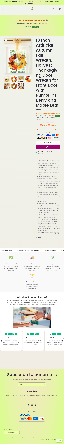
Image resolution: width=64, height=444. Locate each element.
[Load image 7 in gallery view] (21, 86)
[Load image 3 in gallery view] (21, 79)
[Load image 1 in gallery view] (7, 79)
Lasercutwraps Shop (20, 437)
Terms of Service (52, 395)
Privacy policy (47, 437)
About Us (14, 395)
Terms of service (56, 437)
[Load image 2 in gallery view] (14, 79)
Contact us (22, 395)
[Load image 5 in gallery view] (7, 86)
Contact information (55, 439)
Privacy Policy (31, 395)
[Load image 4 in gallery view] (28, 79)
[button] (3, 9)
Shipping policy (45, 439)
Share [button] (39, 237)
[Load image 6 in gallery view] (14, 86)
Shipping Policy (40, 395)
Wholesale (47, 399)
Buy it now (48, 147)
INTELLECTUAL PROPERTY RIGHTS (23, 399)
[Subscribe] (44, 384)
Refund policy (38, 399)
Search (8, 395)
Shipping (47, 117)
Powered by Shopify (29, 437)
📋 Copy (35, 27)
